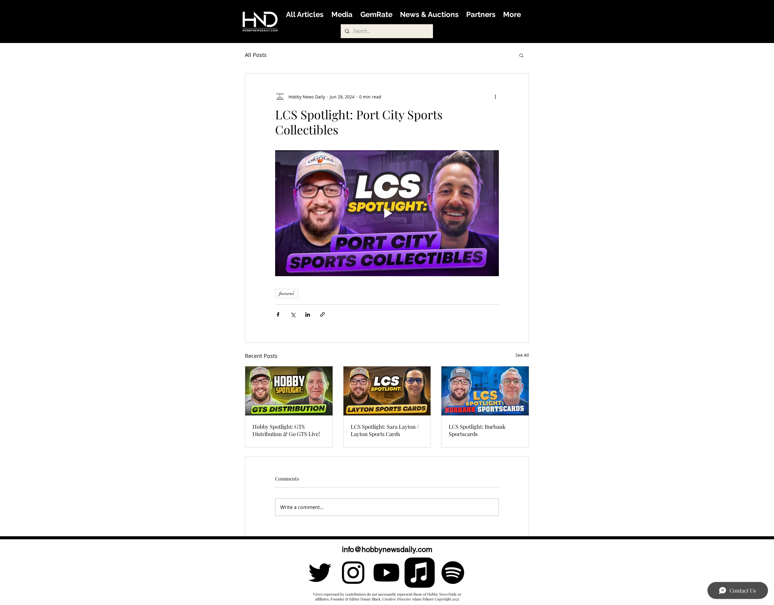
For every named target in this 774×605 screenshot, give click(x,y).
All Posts (256, 54)
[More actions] (495, 96)
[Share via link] (322, 314)
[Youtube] (386, 572)
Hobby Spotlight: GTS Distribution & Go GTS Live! (286, 430)
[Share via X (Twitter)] (293, 314)
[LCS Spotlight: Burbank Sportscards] (485, 390)
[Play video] (387, 213)
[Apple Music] (420, 572)
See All (522, 355)
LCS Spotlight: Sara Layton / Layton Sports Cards (385, 430)
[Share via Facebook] (278, 314)
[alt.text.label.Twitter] (320, 572)
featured (286, 293)
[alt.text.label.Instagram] (353, 572)
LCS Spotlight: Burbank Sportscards (477, 430)
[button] (521, 55)
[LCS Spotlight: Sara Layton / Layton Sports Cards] (387, 390)
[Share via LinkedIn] (308, 314)
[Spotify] (453, 572)
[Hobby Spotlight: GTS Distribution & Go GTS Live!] (289, 390)
